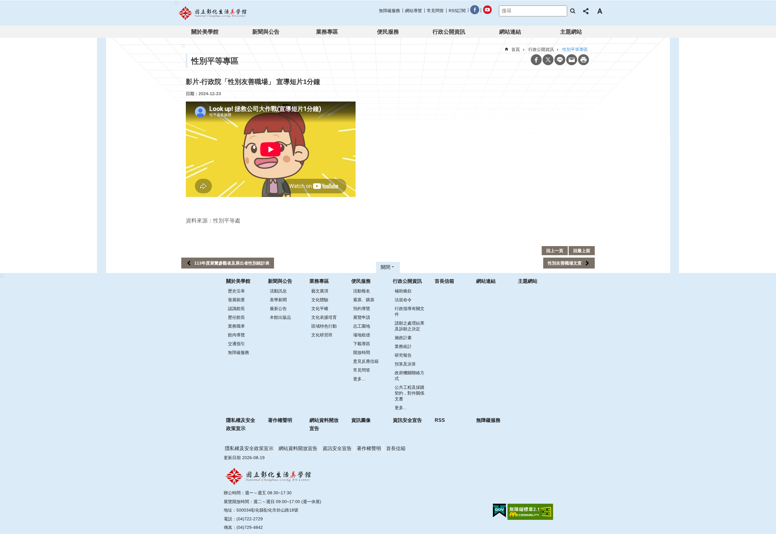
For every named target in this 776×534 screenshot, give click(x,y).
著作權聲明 (280, 420)
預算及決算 (405, 364)
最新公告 (278, 308)
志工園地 (361, 326)
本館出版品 (280, 317)
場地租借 (361, 334)
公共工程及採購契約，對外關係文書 (409, 393)
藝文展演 (319, 291)
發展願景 (236, 299)
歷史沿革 (236, 291)
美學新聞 (278, 299)
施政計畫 (403, 337)
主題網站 (571, 32)
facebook (474, 10)
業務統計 (403, 346)
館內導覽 (236, 334)
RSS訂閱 (457, 10)
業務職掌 (236, 326)
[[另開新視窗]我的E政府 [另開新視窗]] (499, 511)
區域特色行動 (324, 326)
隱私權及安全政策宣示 (240, 424)
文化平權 (319, 308)
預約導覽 (361, 308)
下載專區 (361, 343)
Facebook (536, 59)
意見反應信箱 (366, 361)
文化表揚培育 (324, 317)
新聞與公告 (265, 32)
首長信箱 (444, 281)
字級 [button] (599, 10)
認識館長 (236, 308)
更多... (359, 378)
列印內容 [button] (583, 59)
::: (2, 275)
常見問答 (435, 10)
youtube (487, 10)
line (559, 59)
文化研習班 (322, 334)
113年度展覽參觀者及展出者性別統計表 (231, 263)
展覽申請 (361, 317)
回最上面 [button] (581, 250)
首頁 (515, 49)
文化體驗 (319, 299)
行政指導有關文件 (409, 311)
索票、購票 (363, 299)
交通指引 (236, 343)
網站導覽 (413, 10)
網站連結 (510, 32)
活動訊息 (278, 291)
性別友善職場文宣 (565, 263)
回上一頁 (554, 250)
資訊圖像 (361, 420)
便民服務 (388, 32)
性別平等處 (226, 221)
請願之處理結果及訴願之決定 (409, 326)
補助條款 (403, 291)
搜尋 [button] (572, 10)
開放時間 (361, 352)
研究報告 (403, 355)
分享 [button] (586, 10)
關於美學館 (205, 32)
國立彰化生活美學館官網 (213, 13)
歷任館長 (236, 317)
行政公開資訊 (449, 32)
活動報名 (361, 291)
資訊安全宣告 (407, 420)
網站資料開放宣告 (324, 424)
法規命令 (403, 299)
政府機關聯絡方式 (409, 375)
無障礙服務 (389, 10)
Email (571, 59)
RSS (440, 420)
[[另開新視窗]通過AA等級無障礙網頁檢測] (530, 512)
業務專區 (327, 32)
